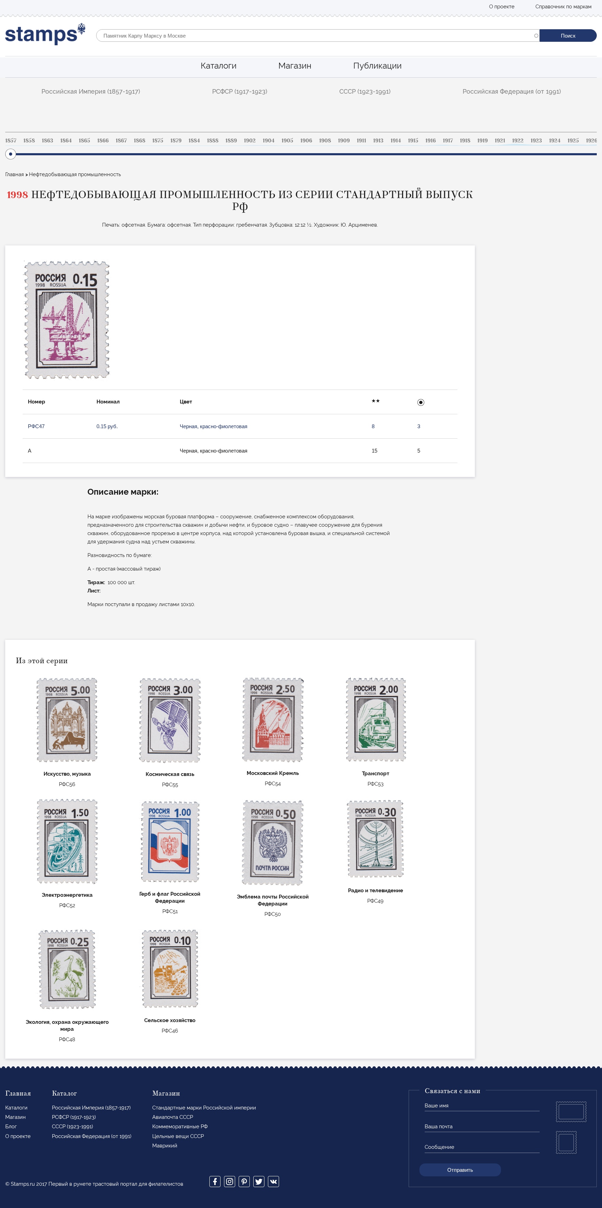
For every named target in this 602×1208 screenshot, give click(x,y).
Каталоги (219, 66)
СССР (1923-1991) (365, 91)
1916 (430, 141)
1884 (194, 141)
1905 (287, 141)
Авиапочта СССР (172, 1117)
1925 (573, 141)
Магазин (294, 66)
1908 (325, 141)
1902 (250, 141)
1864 (66, 141)
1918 (465, 141)
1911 (361, 141)
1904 (269, 141)
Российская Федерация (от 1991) (512, 91)
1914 (396, 141)
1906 (306, 141)
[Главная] (45, 35)
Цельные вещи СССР (178, 1136)
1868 (139, 141)
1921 (500, 141)
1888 (212, 141)
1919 (482, 141)
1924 (555, 141)
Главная (14, 174)
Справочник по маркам (563, 6)
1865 (84, 141)
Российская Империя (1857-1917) (90, 91)
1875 (157, 141)
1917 (448, 141)
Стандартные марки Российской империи (204, 1108)
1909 (344, 141)
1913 (378, 141)
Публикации (377, 66)
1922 (518, 141)
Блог (11, 1126)
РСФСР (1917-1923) (239, 91)
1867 (121, 141)
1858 (29, 141)
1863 (47, 141)
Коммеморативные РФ (180, 1126)
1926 (591, 141)
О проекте (502, 6)
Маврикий (164, 1146)
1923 (536, 141)
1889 (231, 141)
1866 (103, 141)
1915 (413, 141)
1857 (10, 141)
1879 (176, 141)
